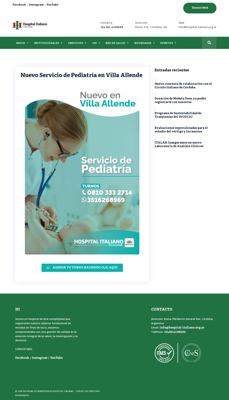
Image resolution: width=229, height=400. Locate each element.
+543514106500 (175, 332)
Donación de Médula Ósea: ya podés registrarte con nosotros (180, 100)
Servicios (75, 43)
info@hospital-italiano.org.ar (182, 328)
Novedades (143, 43)
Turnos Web (200, 8)
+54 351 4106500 (111, 27)
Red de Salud (115, 43)
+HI (94, 43)
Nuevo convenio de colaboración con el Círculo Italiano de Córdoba (183, 85)
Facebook (19, 5)
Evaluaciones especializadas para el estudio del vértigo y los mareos (181, 130)
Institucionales (46, 43)
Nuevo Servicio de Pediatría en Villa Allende (81, 75)
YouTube (52, 5)
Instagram (36, 5)
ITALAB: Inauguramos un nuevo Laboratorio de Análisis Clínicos (179, 144)
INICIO (20, 43)
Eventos (166, 43)
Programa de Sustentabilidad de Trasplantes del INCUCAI (178, 115)
